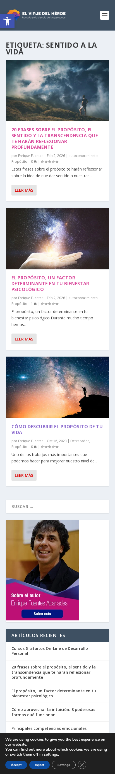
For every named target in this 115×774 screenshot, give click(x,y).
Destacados (79, 441)
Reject (39, 765)
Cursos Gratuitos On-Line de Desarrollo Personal (49, 651)
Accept (16, 765)
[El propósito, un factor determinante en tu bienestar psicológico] (57, 238)
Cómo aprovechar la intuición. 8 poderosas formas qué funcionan (53, 712)
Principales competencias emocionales (49, 728)
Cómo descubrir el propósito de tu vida (57, 429)
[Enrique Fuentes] (42, 619)
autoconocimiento (83, 155)
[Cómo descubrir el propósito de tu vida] (57, 387)
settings (51, 754)
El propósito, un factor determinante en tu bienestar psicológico (50, 283)
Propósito (19, 161)
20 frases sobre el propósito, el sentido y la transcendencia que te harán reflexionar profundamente (54, 138)
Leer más (24, 190)
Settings (64, 765)
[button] (7, 21)
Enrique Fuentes (30, 155)
